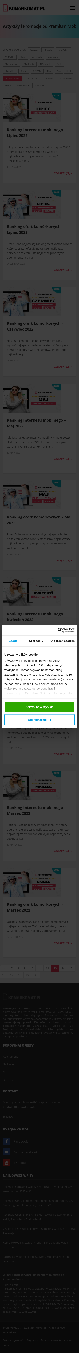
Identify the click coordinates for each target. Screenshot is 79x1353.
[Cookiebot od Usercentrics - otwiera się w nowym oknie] (58, 630)
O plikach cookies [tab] (62, 640)
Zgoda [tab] (13, 640)
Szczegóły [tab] (36, 640)
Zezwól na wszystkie (39, 707)
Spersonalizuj (37, 719)
